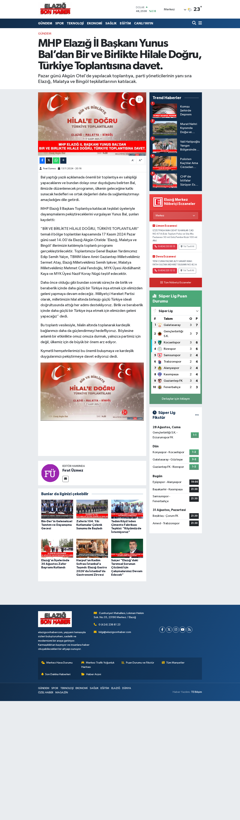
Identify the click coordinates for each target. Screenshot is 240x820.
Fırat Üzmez (49, 168)
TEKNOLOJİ (75, 23)
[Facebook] (162, 630)
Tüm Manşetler (175, 662)
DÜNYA (126, 688)
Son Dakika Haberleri (57, 674)
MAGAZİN (61, 692)
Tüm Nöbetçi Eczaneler (177, 282)
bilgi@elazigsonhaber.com (115, 632)
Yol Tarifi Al (188, 246)
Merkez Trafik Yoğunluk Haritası (97, 664)
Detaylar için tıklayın (176, 398)
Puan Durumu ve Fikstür (140, 662)
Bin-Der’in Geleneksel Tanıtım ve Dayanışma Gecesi (56, 525)
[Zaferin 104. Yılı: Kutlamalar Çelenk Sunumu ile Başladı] (92, 509)
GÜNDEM (45, 23)
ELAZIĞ (115, 688)
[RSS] (189, 630)
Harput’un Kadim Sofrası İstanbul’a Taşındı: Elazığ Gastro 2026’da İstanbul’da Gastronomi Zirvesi (91, 567)
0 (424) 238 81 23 (109, 624)
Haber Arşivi (93, 674)
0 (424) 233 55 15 (166, 246)
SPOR (59, 23)
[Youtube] (182, 630)
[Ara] (194, 23)
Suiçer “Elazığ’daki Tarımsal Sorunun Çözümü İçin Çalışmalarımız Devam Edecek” (126, 567)
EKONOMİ (94, 23)
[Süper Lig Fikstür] (197, 415)
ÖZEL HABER (45, 692)
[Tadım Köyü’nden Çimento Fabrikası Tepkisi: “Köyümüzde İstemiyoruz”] (127, 509)
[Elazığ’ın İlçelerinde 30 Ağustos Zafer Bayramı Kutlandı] (57, 548)
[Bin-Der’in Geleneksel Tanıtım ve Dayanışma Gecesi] (57, 509)
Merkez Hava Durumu (59, 662)
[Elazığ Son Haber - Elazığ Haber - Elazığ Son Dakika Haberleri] (55, 9)
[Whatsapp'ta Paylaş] (56, 160)
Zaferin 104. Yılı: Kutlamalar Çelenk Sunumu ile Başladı (89, 525)
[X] (169, 630)
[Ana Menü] (199, 23)
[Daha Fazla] (63, 160)
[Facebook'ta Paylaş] (42, 160)
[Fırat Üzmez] (50, 473)
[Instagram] (176, 630)
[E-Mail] (65, 479)
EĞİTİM (125, 23)
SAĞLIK (111, 23)
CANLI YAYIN (143, 23)
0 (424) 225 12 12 (166, 270)
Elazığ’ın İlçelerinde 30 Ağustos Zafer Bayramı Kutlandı (55, 564)
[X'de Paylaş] (49, 160)
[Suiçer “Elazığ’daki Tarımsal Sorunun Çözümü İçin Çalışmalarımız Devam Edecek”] (127, 548)
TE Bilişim (196, 692)
